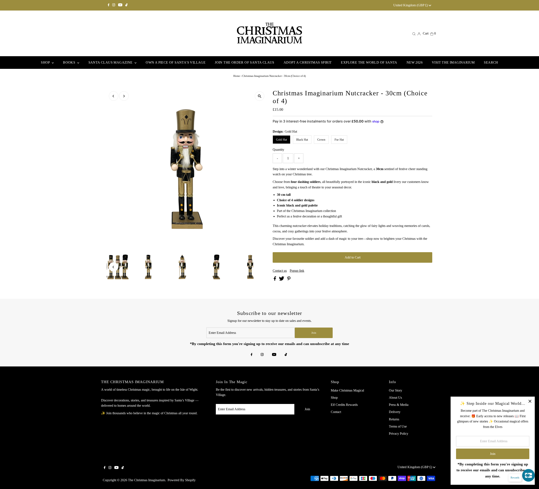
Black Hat (302, 139)
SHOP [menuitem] (46, 62)
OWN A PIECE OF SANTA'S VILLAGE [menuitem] (175, 62)
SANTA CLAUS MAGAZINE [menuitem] (110, 62)
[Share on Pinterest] (289, 279)
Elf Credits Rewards (344, 404)
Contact (336, 412)
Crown (321, 139)
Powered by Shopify (182, 480)
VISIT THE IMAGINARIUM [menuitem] (453, 62)
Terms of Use (398, 426)
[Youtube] (120, 5)
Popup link (297, 270)
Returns (394, 419)
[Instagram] (113, 5)
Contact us (280, 270)
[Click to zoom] (259, 96)
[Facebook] (109, 5)
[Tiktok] (126, 5)
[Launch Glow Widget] (528, 475)
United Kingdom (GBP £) (411, 5)
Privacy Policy (398, 433)
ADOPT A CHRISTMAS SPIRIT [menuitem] (308, 62)
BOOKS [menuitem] (69, 62)
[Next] (124, 96)
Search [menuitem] (491, 62)
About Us (395, 397)
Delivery (394, 412)
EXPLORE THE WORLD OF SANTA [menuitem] (369, 62)
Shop (334, 397)
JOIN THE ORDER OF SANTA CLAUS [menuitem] (244, 62)
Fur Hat (339, 139)
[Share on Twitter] (282, 279)
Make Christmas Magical (347, 390)
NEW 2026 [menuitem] (415, 62)
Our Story (395, 390)
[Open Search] (413, 33)
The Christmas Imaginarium (146, 480)
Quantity (278, 149)
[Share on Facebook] (275, 279)
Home (236, 75)
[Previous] (113, 96)
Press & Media (398, 404)
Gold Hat (281, 139)
